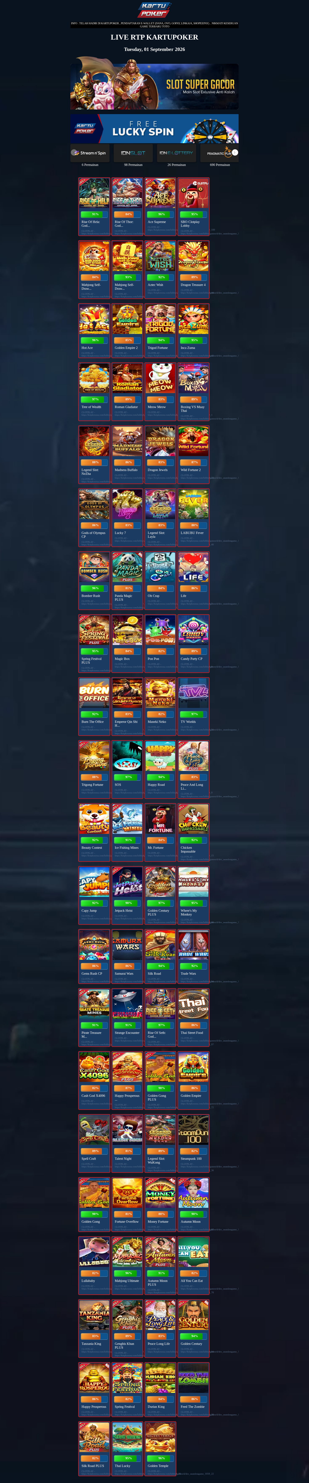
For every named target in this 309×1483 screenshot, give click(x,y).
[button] (235, 152)
